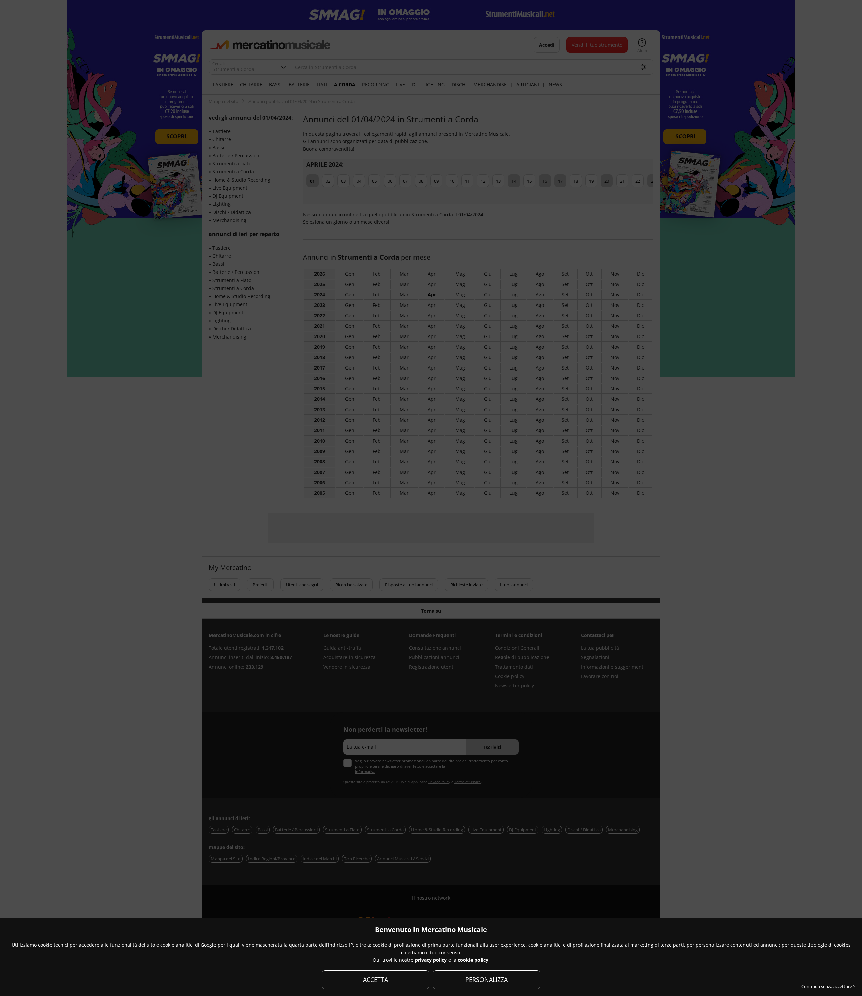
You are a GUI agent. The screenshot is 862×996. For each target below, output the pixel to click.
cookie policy (473, 960)
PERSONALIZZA (486, 979)
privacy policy (431, 960)
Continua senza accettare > (828, 986)
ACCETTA (375, 979)
